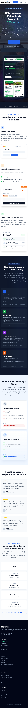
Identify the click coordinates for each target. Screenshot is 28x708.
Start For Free (4, 649)
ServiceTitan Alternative (6, 679)
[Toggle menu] (25, 2)
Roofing (3, 662)
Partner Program (4, 694)
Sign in (21, 2)
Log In (2, 647)
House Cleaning (4, 666)
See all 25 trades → (6, 668)
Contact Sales (4, 692)
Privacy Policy (4, 695)
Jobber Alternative (5, 675)
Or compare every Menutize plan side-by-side (13, 613)
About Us (3, 690)
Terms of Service (5, 697)
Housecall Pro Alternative (6, 677)
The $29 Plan (4, 641)
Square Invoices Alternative (7, 681)
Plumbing (3, 656)
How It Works (4, 643)
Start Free (13, 42)
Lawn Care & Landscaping (7, 664)
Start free (15, 2)
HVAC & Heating (4, 658)
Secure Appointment (14, 203)
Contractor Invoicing (5, 682)
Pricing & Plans (4, 645)
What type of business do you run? (14, 46)
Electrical (3, 660)
